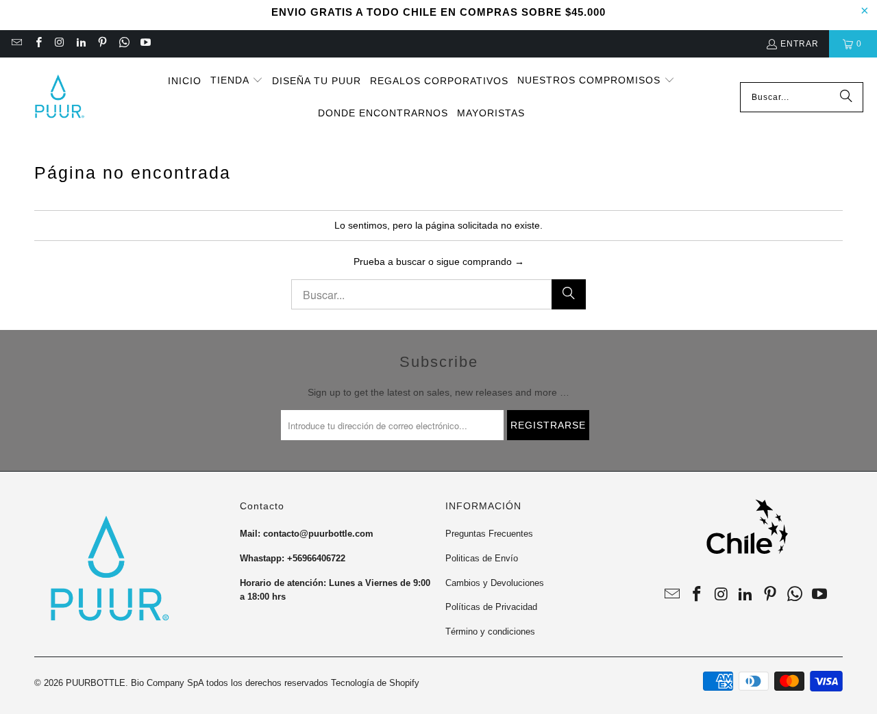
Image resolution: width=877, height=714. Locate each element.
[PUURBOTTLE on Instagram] (59, 44)
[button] (236, 80)
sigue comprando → (480, 261)
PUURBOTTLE (95, 683)
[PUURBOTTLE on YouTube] (145, 44)
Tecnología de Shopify (375, 683)
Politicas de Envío (481, 558)
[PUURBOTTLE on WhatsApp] (123, 44)
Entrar (799, 44)
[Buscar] (846, 97)
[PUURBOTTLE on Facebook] (37, 44)
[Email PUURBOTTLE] (16, 44)
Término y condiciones (490, 631)
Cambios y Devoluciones (494, 583)
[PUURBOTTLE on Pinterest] (102, 44)
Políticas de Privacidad (491, 607)
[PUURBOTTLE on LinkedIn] (80, 44)
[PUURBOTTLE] (58, 97)
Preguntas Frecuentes (489, 533)
